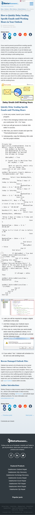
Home (2, 9)
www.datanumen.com (7, 398)
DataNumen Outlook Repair (17, 469)
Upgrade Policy (7, 508)
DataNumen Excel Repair (17, 481)
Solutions (7, 9)
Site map (21, 510)
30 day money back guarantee (7, 6)
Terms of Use (15, 510)
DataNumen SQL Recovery (17, 472)
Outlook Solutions (22, 9)
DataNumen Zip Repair (17, 489)
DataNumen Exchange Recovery (17, 475)
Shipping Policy (21, 506)
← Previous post (6, 415)
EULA (30, 508)
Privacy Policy (5, 506)
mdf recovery (19, 394)
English (23, 1)
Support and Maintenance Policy (19, 508)
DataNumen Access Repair (17, 478)
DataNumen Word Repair (17, 486)
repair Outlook (7, 380)
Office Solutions (13, 9)
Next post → (30, 415)
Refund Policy (29, 506)
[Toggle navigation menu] (31, 3)
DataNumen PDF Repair (17, 483)
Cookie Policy (13, 506)
